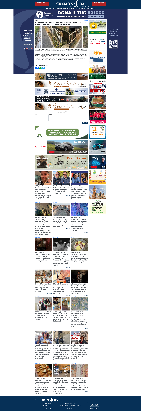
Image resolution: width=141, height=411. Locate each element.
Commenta (85, 122)
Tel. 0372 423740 (95, 404)
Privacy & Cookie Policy (94, 408)
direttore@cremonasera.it (71, 403)
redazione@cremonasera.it (71, 406)
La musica (59, 8)
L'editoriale (82, 8)
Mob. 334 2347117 (94, 405)
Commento (50, 114)
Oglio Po (99, 4)
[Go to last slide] (36, 37)
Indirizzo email (38, 118)
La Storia (69, 8)
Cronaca (50, 8)
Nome (36, 114)
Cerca (93, 8)
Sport (54, 8)
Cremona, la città (41, 2)
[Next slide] (86, 37)
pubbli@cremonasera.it (94, 406)
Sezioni (88, 8)
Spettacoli (75, 8)
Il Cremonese (42, 4)
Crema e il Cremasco (99, 2)
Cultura (65, 8)
